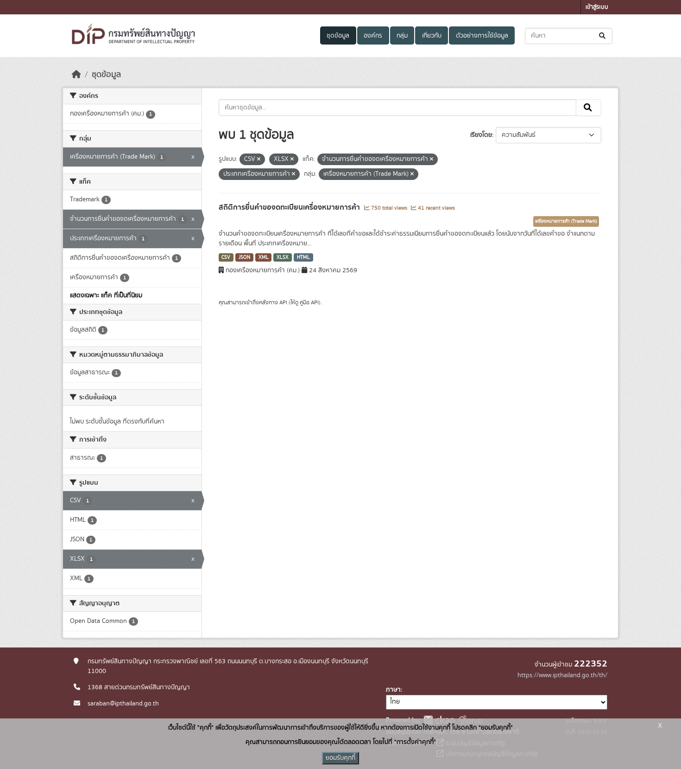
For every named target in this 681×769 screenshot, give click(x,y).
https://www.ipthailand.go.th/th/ (562, 675)
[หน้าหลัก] (76, 75)
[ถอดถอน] (258, 159)
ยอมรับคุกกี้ (340, 758)
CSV (225, 257)
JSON (244, 257)
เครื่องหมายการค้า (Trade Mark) (566, 221)
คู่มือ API (309, 302)
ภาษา (393, 689)
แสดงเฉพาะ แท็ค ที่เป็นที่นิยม (106, 295)
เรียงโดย (481, 135)
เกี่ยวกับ (431, 35)
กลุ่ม (402, 35)
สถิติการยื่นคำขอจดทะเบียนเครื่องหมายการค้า (290, 207)
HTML (303, 257)
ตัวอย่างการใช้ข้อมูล (482, 35)
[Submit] (603, 36)
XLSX (283, 257)
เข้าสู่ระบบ (597, 7)
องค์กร (373, 35)
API (283, 302)
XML (264, 257)
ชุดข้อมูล (338, 35)
